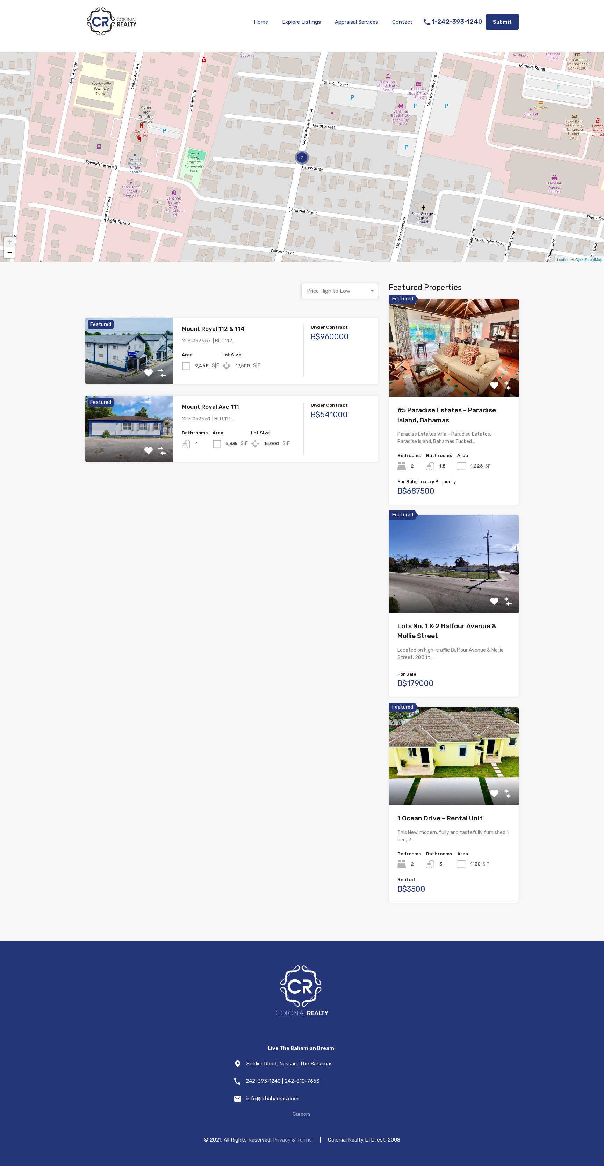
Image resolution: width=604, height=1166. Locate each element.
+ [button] (9, 242)
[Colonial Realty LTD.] (111, 33)
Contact (402, 22)
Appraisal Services (356, 22)
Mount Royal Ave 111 (210, 406)
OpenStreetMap (588, 259)
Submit (502, 22)
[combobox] (339, 291)
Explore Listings (301, 22)
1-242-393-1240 (457, 22)
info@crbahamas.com (272, 1098)
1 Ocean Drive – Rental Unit (440, 818)
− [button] (9, 252)
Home (261, 22)
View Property (129, 371)
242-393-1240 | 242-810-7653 (282, 1081)
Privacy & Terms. (293, 1140)
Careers (302, 1114)
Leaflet (562, 259)
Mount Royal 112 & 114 (213, 328)
